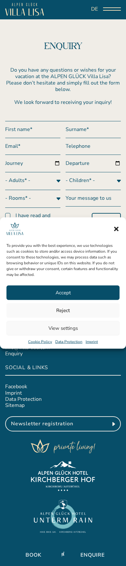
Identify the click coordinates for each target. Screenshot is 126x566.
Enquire (92, 555)
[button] (116, 229)
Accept (63, 292)
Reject (63, 310)
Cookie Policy (40, 341)
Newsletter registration (42, 423)
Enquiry (14, 353)
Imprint (92, 341)
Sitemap (15, 405)
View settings (63, 328)
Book (33, 555)
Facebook (16, 386)
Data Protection (68, 341)
